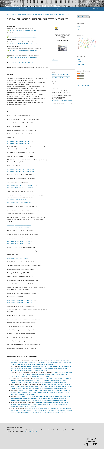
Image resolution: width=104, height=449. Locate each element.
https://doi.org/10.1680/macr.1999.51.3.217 (19, 225)
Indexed (34, 9)
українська (80, 29)
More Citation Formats (58, 103)
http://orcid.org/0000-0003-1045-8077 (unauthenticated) (23, 43)
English (79, 26)
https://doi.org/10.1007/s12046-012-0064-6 (18, 141)
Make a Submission (83, 16)
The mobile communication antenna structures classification (51, 402)
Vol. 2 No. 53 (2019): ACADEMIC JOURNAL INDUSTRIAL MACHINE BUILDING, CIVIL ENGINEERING (41, 14)
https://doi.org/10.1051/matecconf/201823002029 (20, 300)
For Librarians (80, 64)
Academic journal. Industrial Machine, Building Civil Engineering (36, 6)
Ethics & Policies (23, 9)
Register (92, 1)
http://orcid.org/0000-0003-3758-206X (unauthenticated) (23, 37)
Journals (7, 9)
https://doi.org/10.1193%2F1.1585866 (17, 258)
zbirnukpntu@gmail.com (30, 431)
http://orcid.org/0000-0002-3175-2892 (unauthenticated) (23, 30)
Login (97, 1)
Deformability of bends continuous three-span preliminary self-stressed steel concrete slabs (44, 390)
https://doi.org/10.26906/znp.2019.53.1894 (21, 62)
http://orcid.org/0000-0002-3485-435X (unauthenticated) (23, 57)
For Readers (80, 59)
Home (8, 14)
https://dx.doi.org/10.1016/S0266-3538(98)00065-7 (20, 185)
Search (96, 9)
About (14, 9)
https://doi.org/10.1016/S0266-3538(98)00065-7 (20, 187)
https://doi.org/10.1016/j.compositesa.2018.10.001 (21, 169)
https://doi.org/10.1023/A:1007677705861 (18, 241)
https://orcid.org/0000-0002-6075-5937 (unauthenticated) (23, 50)
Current (52, 9)
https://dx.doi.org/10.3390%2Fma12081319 (19, 202)
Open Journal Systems (83, 85)
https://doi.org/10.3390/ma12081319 (17, 199)
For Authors (80, 61)
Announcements (43, 9)
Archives (59, 9)
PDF (55, 59)
